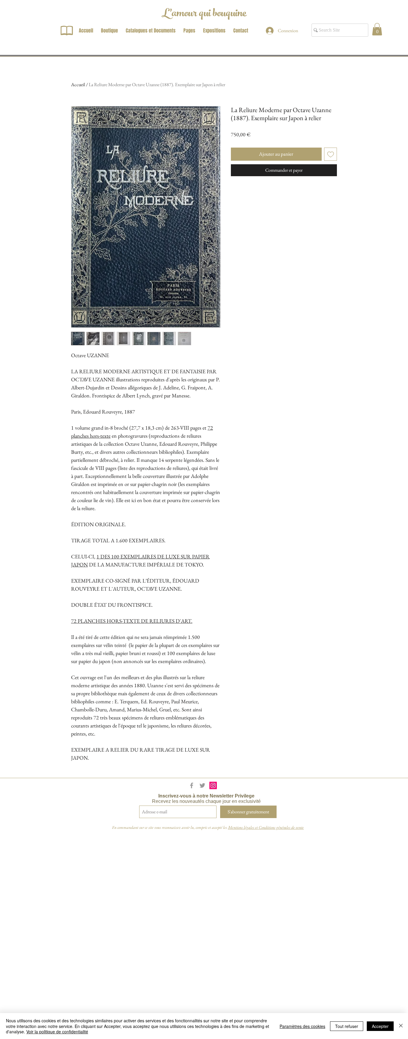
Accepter (380, 1026)
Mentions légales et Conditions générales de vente (266, 827)
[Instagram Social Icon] (213, 785)
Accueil (78, 84)
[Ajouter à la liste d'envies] (330, 154)
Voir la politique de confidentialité (57, 1032)
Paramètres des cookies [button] (302, 1026)
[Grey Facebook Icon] (191, 785)
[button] (377, 29)
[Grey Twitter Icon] (202, 785)
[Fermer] (400, 1026)
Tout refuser (346, 1026)
